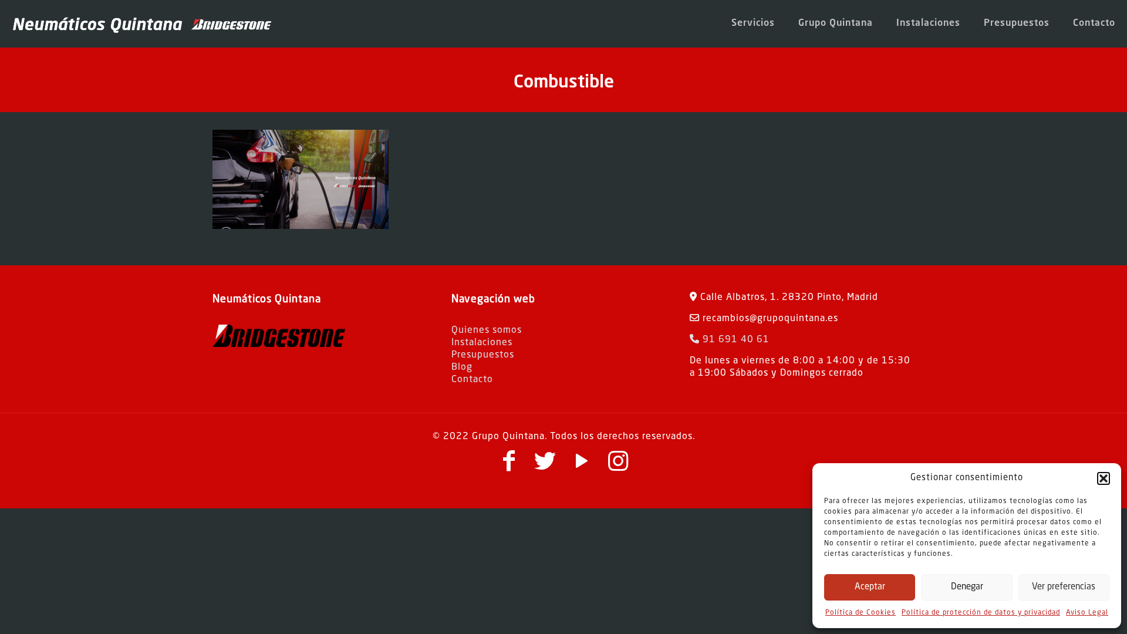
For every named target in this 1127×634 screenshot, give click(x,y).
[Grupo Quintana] (141, 23)
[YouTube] (581, 467)
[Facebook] (508, 467)
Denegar (967, 587)
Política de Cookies (860, 612)
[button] (1103, 478)
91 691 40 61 (735, 340)
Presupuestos (482, 355)
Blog (462, 367)
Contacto (472, 380)
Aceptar (870, 587)
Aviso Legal (1087, 612)
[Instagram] (618, 467)
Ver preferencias (1063, 587)
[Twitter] (545, 467)
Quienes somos (486, 330)
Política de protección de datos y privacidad (981, 612)
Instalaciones (481, 343)
